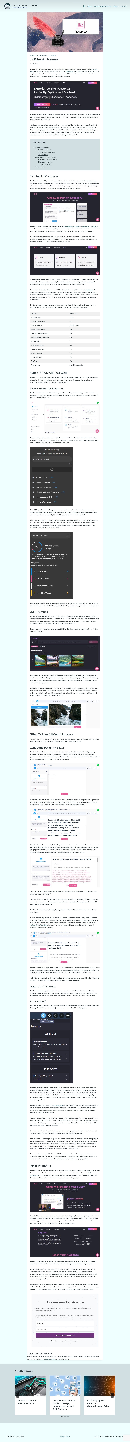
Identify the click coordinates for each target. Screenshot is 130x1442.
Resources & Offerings (102, 6)
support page (58, 1105)
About (89, 6)
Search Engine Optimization (47, 152)
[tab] (61, 1416)
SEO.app (90, 290)
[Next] (112, 1395)
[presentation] (30, 1386)
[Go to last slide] (17, 1395)
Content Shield (46, 164)
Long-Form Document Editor (47, 159)
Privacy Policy (65, 1436)
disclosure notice (49, 1359)
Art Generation (43, 155)
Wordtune (43, 925)
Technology (43, 55)
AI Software (34, 55)
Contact (123, 6)
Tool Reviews (52, 55)
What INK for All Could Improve (45, 157)
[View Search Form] (83, 6)
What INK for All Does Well (44, 150)
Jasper (94, 226)
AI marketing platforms (71, 226)
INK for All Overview (42, 147)
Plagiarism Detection (45, 162)
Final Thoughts (40, 167)
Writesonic (69, 71)
